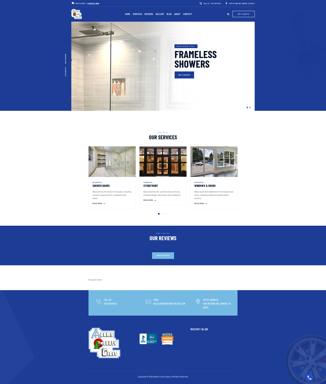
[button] (159, 214)
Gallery (160, 13)
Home (127, 13)
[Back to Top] (319, 377)
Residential (97, 182)
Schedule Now (93, 3)
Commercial (148, 182)
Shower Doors (101, 185)
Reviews (149, 13)
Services (137, 13)
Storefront (150, 185)
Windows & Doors (205, 185)
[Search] (228, 14)
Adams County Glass (162, 376)
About (177, 13)
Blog (169, 13)
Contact (187, 13)
